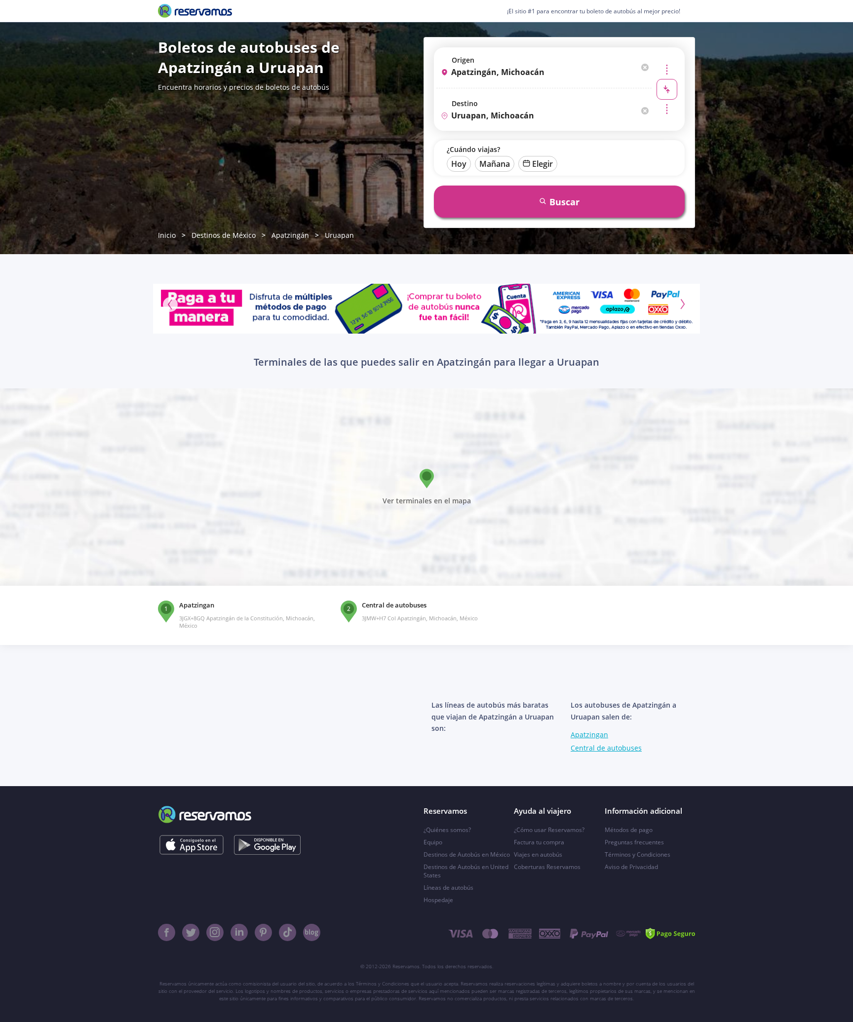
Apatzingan (589, 734)
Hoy (458, 163)
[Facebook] (166, 932)
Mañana (494, 163)
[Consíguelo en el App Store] (191, 845)
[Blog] (311, 932)
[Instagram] (215, 932)
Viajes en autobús (538, 854)
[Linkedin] (239, 932)
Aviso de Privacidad (631, 867)
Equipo (433, 842)
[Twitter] (190, 932)
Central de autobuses (606, 748)
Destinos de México (224, 235)
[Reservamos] (195, 11)
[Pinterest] (263, 932)
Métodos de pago (629, 830)
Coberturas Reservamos (547, 867)
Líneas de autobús (448, 887)
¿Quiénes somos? (447, 830)
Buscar (564, 202)
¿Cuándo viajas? (473, 149)
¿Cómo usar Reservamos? (549, 830)
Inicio (167, 235)
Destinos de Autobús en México (467, 854)
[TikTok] (287, 932)
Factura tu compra (539, 842)
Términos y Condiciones (637, 854)
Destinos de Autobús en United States (466, 871)
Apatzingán (290, 235)
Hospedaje (438, 900)
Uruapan (339, 235)
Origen (463, 60)
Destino (465, 103)
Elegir (542, 163)
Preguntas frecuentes (634, 842)
